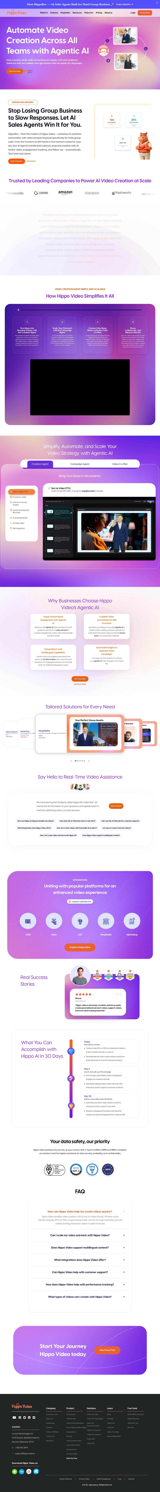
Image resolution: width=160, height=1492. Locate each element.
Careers (49, 1427)
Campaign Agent (80, 464)
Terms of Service (66, 1479)
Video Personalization (75, 1423)
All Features (71, 1414)
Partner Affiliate (52, 1432)
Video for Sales (93, 1414)
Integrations (71, 1432)
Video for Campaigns (95, 1419)
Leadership (50, 1423)
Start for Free (71, 1458)
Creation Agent (40, 464)
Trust (119, 1479)
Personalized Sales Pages (76, 1427)
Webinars (111, 1423)
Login (133, 12)
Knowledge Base (114, 1436)
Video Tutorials (113, 1432)
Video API (90, 1443)
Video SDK (91, 1439)
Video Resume (133, 1419)
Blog (109, 1414)
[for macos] (29, 1474)
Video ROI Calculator (136, 1414)
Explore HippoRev (16, 161)
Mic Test (131, 1427)
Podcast (110, 1427)
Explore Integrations (80, 947)
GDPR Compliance (104, 1479)
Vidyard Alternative (74, 1441)
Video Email (71, 1419)
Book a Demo (31, 161)
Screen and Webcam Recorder (21, 511)
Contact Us (50, 1436)
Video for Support (94, 1430)
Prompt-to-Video (19, 497)
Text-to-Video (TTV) (20, 492)
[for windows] (37, 1474)
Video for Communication (93, 1424)
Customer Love (52, 1414)
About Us (49, 1419)
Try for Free (145, 13)
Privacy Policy (84, 1479)
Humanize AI (71, 1449)
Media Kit (49, 1441)
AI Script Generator (20, 518)
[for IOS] (22, 1474)
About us (108, 12)
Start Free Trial (107, 1350)
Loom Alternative (73, 1445)
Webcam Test (133, 1423)
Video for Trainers (94, 1434)
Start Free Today (14, 71)
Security (131, 1479)
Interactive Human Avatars (20, 503)
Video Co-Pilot (120, 464)
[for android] (15, 1474)
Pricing (99, 12)
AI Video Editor (18, 523)
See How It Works (80, 684)
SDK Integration (19, 528)
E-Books (110, 1419)
